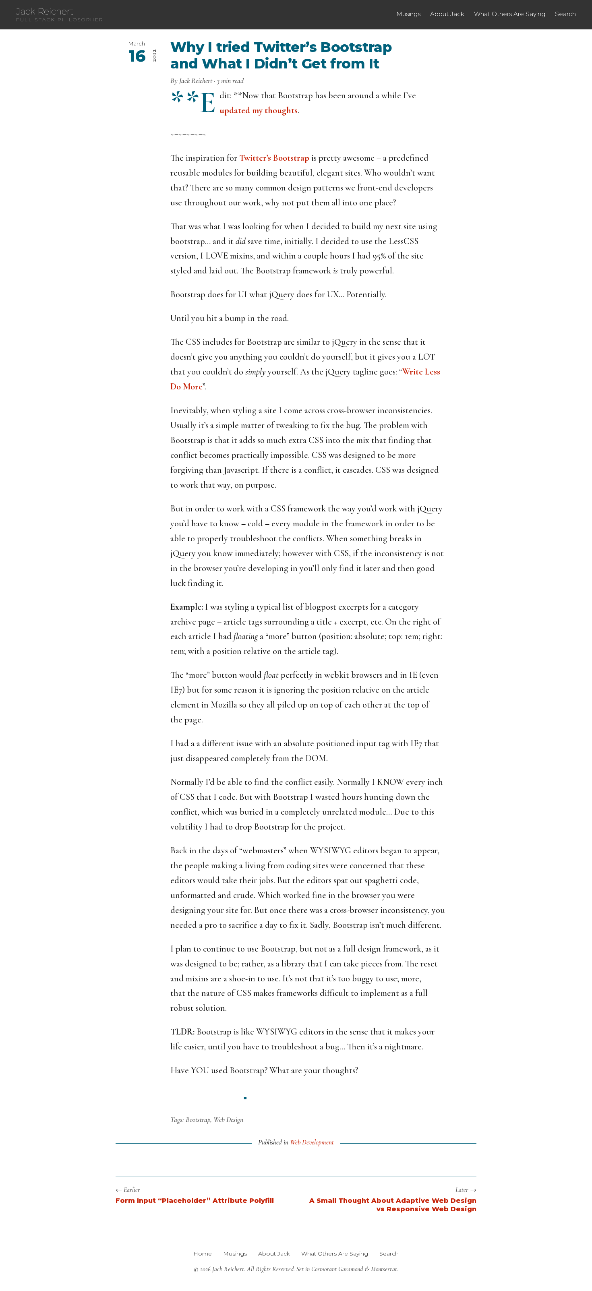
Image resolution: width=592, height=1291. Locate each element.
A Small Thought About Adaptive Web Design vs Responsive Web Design (392, 1205)
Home (202, 1253)
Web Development (312, 1142)
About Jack (447, 14)
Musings (408, 14)
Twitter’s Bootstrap (274, 158)
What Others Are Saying (509, 14)
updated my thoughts (258, 110)
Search (565, 14)
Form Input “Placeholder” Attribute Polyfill (195, 1200)
